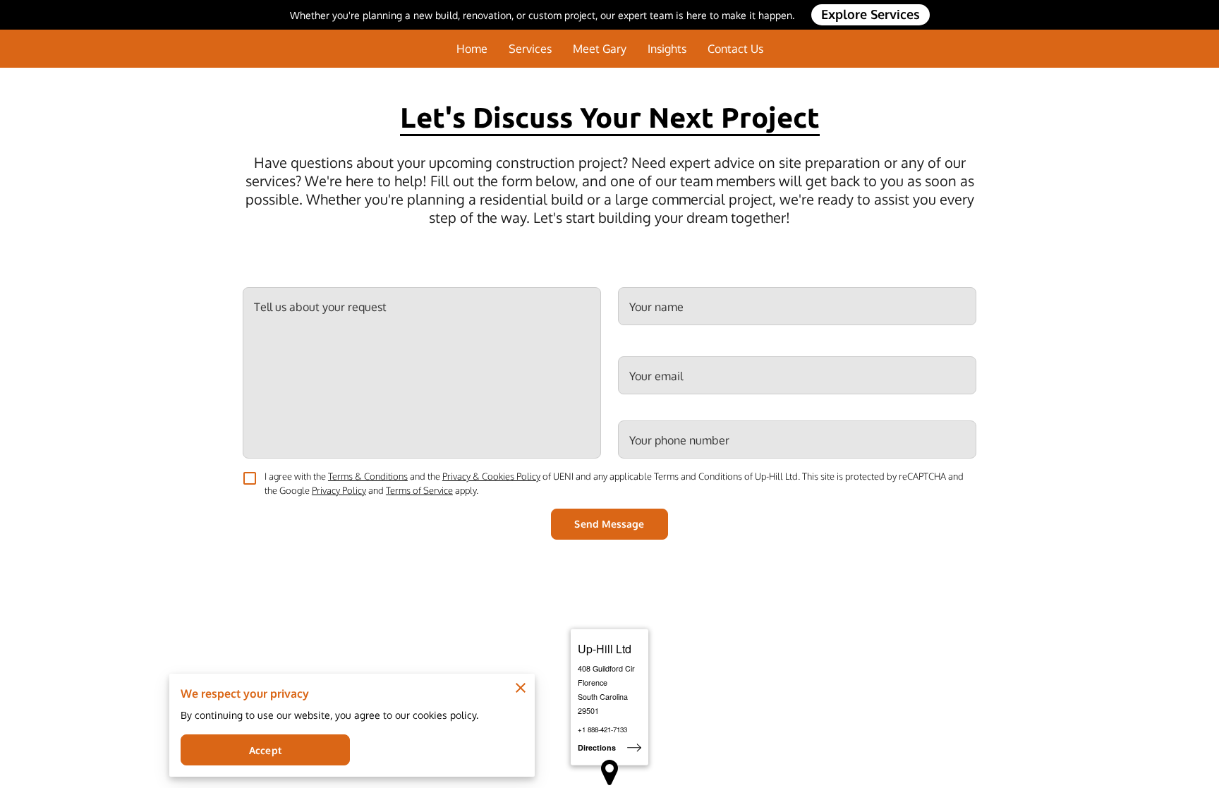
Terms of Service (419, 490)
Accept (265, 750)
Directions (597, 747)
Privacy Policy (339, 490)
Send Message (609, 524)
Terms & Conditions (368, 476)
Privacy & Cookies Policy (491, 476)
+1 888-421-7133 (602, 729)
